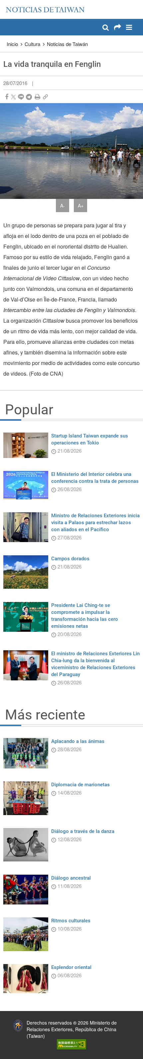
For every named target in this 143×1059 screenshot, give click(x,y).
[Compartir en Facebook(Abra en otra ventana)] (6, 96)
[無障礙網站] (71, 1043)
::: (7, 3)
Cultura (32, 43)
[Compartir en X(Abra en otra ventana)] (13, 96)
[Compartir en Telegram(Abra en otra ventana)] (29, 96)
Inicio (12, 43)
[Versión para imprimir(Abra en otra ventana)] (37, 96)
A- (62, 205)
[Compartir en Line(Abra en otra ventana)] (21, 96)
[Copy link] (45, 96)
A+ (80, 205)
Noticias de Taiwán (67, 43)
